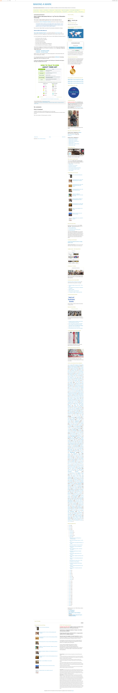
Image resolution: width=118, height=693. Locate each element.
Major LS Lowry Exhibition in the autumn (77, 209)
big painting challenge (74, 435)
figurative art (70, 456)
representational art (71, 501)
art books (78, 417)
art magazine (70, 425)
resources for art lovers (79, 501)
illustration (69, 465)
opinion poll (70, 484)
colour (77, 439)
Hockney (78, 376)
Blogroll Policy (75, 241)
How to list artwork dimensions (77, 174)
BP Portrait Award (75, 369)
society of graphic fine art (72, 509)
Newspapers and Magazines (79, 386)
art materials (80, 425)
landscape (79, 468)
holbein (81, 461)
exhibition (72, 452)
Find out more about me (71, 134)
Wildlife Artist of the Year (79, 412)
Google (79, 375)
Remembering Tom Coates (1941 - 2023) (76, 560)
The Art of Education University (45, 21)
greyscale (77, 461)
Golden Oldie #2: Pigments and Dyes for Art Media (76, 556)
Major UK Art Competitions (65, 10)
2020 (70, 583)
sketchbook (79, 507)
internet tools (80, 466)
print (77, 497)
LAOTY (72, 381)
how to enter (70, 463)
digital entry (71, 446)
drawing (76, 446)
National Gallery (77, 385)
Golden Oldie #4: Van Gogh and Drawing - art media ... (76, 543)
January (71, 579)
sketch (73, 507)
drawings (75, 450)
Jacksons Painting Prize (71, 378)
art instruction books (73, 424)
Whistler (81, 411)
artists (82, 432)
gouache (69, 461)
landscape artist (76, 469)
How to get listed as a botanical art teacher (75, 323)
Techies (80, 407)
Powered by (73, 50)
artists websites (80, 433)
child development (45, 102)
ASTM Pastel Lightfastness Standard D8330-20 (75, 551)
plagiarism (70, 491)
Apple (72, 364)
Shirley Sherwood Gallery (74, 400)
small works (75, 508)
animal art (69, 415)
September (71, 535)
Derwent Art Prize (80, 373)
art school (75, 427)
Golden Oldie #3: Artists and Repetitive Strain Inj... (76, 547)
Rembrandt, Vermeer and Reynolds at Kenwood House (75, 538)
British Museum (73, 371)
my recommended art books (72, 228)
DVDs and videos (81, 372)
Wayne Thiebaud (76, 411)
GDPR (68, 375)
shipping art (80, 506)
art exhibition (75, 422)
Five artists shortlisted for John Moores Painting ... (76, 564)
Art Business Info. (51, 10)
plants (69, 492)
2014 (70, 592)
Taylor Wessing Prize (75, 407)
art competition (71, 419)
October (71, 533)
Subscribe (41, 10)
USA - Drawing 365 (71, 611)
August (71, 536)
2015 (70, 591)
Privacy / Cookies (80, 11)
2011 (70, 596)
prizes (72, 499)
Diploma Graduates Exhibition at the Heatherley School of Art (78, 199)
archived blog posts (72, 230)
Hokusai (81, 376)
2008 (70, 601)
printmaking (80, 498)
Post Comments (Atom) (41, 138)
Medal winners (72, 384)
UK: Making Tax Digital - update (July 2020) (75, 292)
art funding (76, 423)
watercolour (70, 514)
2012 (70, 595)
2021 (70, 582)
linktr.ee (80, 132)
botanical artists (80, 437)
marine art (75, 478)
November (71, 532)
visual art (80, 513)
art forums (70, 423)
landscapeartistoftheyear (71, 472)
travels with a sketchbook (78, 512)
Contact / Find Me (36, 10)
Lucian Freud (77, 382)
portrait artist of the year (77, 493)
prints (69, 499)
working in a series (72, 520)
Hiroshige (74, 376)
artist (80, 430)
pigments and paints (80, 490)
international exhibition (72, 466)
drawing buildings (79, 447)
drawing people (81, 448)
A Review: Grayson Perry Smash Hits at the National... (76, 566)
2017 (70, 588)
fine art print (80, 456)
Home (50, 136)
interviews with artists (71, 467)
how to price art (74, 464)
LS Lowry (75, 381)
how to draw (81, 462)
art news (69, 426)
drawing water (79, 449)
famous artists (76, 454)
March (71, 576)
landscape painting (73, 471)
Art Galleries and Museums (75, 366)
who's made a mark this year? (77, 518)
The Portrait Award (71, 408)
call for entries (73, 438)
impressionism (81, 465)
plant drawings (75, 491)
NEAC (72, 385)
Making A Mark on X (72, 142)
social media (80, 508)
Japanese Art (77, 378)
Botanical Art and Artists (50, 11)
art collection (73, 418)
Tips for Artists (71, 170)
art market (74, 425)
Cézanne (77, 372)
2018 (70, 586)
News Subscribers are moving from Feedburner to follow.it (76, 288)
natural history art (77, 481)
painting (69, 485)
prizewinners (70, 500)
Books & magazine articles (57, 11)
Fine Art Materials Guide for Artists (74, 169)
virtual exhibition (74, 513)
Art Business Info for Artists (73, 165)
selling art (74, 506)
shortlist (69, 507)
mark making (80, 478)
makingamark (70, 477)
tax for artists (74, 510)
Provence (79, 388)
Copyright (75, 11)
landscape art (70, 469)
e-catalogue (81, 450)
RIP (80, 389)
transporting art (70, 512)
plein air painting (79, 492)
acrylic (76, 413)
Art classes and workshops (74, 368)
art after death (74, 416)
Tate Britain (78, 406)
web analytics (70, 515)
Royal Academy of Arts (79, 390)
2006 (70, 604)
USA (82, 409)
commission (75, 440)
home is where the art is (71, 462)
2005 (70, 605)
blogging (73, 436)
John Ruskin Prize (70, 380)
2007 (70, 602)
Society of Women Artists (74, 404)
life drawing (78, 472)
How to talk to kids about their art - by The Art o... (76, 541)
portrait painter (75, 495)
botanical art (70, 437)
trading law (80, 511)
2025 (70, 526)
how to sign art (80, 464)
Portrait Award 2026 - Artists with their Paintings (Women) (78, 190)
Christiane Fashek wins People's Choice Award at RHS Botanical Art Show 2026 (76, 322)
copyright (80, 442)
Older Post (63, 136)
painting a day (76, 485)
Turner (79, 409)
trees (68, 513)
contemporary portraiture (73, 442)
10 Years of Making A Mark (72, 227)
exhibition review (77, 453)
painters (79, 484)
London (70, 382)
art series (79, 427)
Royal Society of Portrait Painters (73, 398)
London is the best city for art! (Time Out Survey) (77, 213)
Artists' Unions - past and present (74, 290)
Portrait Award (74, 388)
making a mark (80, 473)
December (71, 530)
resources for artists (72, 502)
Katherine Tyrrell (77, 380)
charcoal (72, 439)
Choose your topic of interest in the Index (74, 281)
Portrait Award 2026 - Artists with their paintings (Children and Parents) (78, 185)
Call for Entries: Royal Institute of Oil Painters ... (75, 554)
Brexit (68, 371)
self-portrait (77, 505)
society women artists (80, 509)
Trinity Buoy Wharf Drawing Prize (72, 409)
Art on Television (46, 10)
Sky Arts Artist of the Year (73, 401)
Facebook (70, 374)
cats (78, 438)
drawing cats (70, 448)
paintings (79, 486)
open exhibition (78, 483)
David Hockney (71, 373)
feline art (74, 455)
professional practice (79, 500)
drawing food (75, 448)
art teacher (79, 429)
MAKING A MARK (42, 4)
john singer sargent (80, 467)
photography (73, 490)
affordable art (80, 413)
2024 (70, 528)
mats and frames (70, 479)
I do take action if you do (79, 107)
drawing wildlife (70, 450)
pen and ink (74, 489)
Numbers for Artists (58, 10)
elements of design (57, 102)
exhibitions (69, 454)
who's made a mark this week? (75, 517)
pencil (79, 489)
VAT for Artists (71, 410)
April (70, 574)
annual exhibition (76, 415)
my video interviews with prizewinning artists (74, 229)
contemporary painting (80, 441)
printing (70, 498)
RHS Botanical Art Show (75, 389)
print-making (81, 497)
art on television (77, 426)
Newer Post (36, 136)
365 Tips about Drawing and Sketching (75, 167)
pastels (69, 489)
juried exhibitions (72, 468)
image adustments (75, 465)
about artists (71, 413)
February (71, 577)
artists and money (73, 433)
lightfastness (74, 473)
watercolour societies (78, 514)
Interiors (80, 377)
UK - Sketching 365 (72, 610)
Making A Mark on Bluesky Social (74, 141)
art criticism (79, 419)
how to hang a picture (76, 463)
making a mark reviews (77, 475)
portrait (69, 493)
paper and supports (74, 487)
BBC (70, 369)
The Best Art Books (42, 11)
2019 (70, 585)
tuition (37, 103)
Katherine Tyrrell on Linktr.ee (73, 138)
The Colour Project (36, 11)
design (53, 102)
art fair (82, 422)
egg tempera (70, 451)
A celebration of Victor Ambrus (74, 561)
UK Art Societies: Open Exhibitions (74, 10)
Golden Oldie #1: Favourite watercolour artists (76, 568)
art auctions (79, 416)
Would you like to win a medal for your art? (78, 218)
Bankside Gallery (74, 370)
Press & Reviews (71, 11)
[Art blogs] (73, 75)
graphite (73, 461)
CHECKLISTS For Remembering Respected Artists (76, 558)
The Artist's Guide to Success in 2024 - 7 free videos (76, 286)
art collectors (79, 418)
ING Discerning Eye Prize (72, 377)
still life (69, 510)
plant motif (80, 491)
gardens (74, 460)
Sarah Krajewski (58, 32)
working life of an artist (79, 520)
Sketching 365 (81, 400)
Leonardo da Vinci (80, 381)
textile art (78, 510)
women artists (76, 519)
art (82, 415)
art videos (75, 430)
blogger (69, 436)
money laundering (76, 480)
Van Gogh (76, 410)
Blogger (72, 690)
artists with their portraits (72, 434)
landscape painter (79, 470)
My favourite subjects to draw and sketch (76, 544)
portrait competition (77, 494)
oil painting (81, 482)
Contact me (69, 135)
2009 (70, 599)
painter (75, 484)
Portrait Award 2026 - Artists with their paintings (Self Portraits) (78, 180)
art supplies (73, 429)
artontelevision (79, 434)
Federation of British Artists (78, 374)
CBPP (77, 371)
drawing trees (72, 449)
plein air (72, 492)
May (70, 573)
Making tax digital (71, 289)
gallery (70, 460)
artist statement (77, 432)
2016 (70, 589)
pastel (81, 487)
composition (50, 102)
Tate (74, 406)
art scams (71, 427)
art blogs (72, 417)
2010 (70, 598)
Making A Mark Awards (79, 383)
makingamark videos (77, 477)
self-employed (72, 505)
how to (77, 462)
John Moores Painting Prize (78, 379)
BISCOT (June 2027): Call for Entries (74, 326)
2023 (70, 529)
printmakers (75, 498)
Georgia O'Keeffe (73, 375)
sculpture (74, 504)
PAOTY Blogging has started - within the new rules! (76, 549)
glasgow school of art (80, 460)
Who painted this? (65, 11)
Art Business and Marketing (74, 365)
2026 (70, 525)
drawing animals (73, 447)
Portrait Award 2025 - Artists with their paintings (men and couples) (78, 204)
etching (82, 451)
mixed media (81, 479)
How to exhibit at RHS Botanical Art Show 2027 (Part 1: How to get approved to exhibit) (76, 325)
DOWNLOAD (57, 57)
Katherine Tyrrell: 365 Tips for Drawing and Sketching (75, 615)
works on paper (70, 521)
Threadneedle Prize (79, 408)
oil (76, 482)
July (70, 570)
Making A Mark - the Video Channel (74, 143)
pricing (74, 497)
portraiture (75, 496)
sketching (69, 508)
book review (80, 436)
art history (81, 423)
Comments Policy (70, 241)
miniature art (76, 479)
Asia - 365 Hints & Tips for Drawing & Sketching (74, 613)
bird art (81, 435)
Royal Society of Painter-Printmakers (76, 397)
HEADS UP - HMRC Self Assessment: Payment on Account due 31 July (78, 195)
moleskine (70, 480)
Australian (82, 368)
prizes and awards (79, 499)
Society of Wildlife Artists (79, 403)
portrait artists (70, 494)
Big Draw (80, 370)
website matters (77, 515)
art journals (80, 424)
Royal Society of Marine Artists (78, 395)
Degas (76, 373)
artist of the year (70, 432)
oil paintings (72, 483)
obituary (73, 482)
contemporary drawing (71, 441)
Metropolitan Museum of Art (79, 384)
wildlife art (69, 519)
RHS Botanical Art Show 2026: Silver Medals (76, 328)
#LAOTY (69, 364)
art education (41, 102)
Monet (69, 385)
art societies (72, 428)
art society (78, 428)
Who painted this (70, 412)
